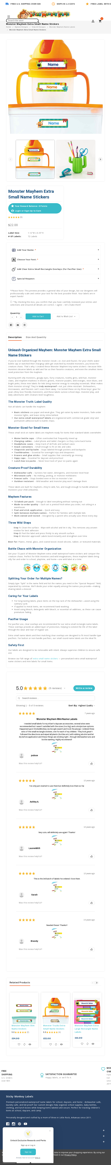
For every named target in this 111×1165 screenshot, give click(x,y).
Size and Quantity (36, 337)
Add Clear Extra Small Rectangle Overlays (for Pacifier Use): (50, 269)
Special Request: (26, 278)
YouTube (25, 1124)
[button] (64, 688)
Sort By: (73, 705)
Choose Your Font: (27, 259)
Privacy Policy (70, 1155)
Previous (10, 159)
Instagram (13, 1124)
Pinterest (19, 1124)
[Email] (18, 325)
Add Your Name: (26, 250)
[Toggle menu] (8, 17)
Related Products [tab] (20, 982)
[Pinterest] (25, 325)
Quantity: (15, 313)
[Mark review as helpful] (91, 763)
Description (15, 337)
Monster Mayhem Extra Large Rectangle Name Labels (87, 1028)
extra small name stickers (45, 658)
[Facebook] (11, 325)
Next (100, 159)
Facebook (7, 1124)
